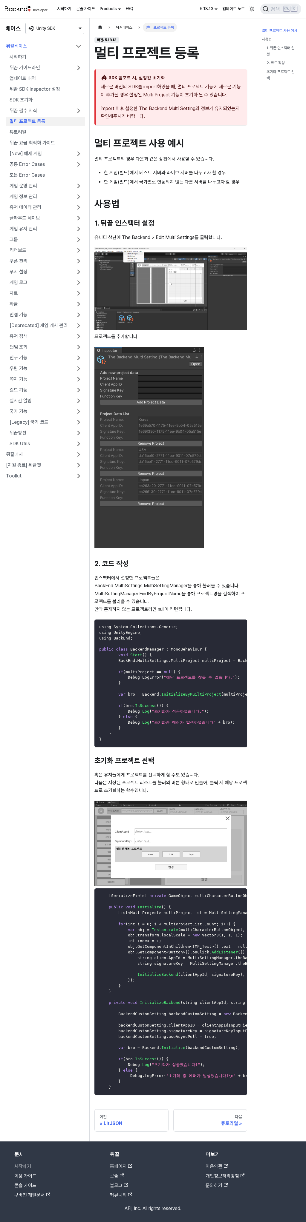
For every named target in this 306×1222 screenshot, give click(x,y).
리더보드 (18, 250)
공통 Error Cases (27, 164)
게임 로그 (18, 282)
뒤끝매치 (14, 454)
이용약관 (214, 1166)
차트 (14, 293)
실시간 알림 (21, 400)
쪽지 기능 (18, 379)
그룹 (14, 239)
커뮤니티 (118, 1195)
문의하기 (214, 1185)
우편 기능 (18, 368)
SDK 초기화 (21, 100)
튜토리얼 (18, 132)
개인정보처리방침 (222, 1176)
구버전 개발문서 (29, 1195)
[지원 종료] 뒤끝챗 (23, 465)
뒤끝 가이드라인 (25, 67)
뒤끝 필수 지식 (23, 110)
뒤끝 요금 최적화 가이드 (32, 143)
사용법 (267, 39)
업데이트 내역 (23, 78)
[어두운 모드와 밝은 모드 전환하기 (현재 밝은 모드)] (252, 9)
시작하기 (64, 8)
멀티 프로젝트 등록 (27, 121)
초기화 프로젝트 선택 (281, 75)
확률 (14, 304)
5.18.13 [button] (206, 8)
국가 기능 (18, 411)
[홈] (100, 27)
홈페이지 (118, 1166)
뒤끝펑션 (18, 433)
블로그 (116, 1185)
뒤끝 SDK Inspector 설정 (35, 89)
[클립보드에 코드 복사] (240, 627)
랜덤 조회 (18, 347)
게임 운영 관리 (23, 186)
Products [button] (108, 8)
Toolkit (14, 476)
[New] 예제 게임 (26, 153)
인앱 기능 (18, 315)
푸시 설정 (18, 272)
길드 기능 (18, 390)
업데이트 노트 (233, 8)
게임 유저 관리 (23, 229)
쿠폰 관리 (18, 261)
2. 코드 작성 (276, 63)
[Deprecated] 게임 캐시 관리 (39, 325)
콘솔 (114, 1176)
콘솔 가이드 (85, 8)
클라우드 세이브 (25, 218)
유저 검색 (18, 336)
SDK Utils (20, 443)
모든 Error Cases (27, 175)
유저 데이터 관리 (25, 207)
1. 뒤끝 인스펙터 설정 (281, 51)
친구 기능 (18, 357)
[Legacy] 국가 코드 (29, 422)
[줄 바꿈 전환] (229, 627)
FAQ (129, 8)
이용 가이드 (25, 1176)
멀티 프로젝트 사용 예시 (279, 30)
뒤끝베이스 (16, 46)
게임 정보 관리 (23, 196)
